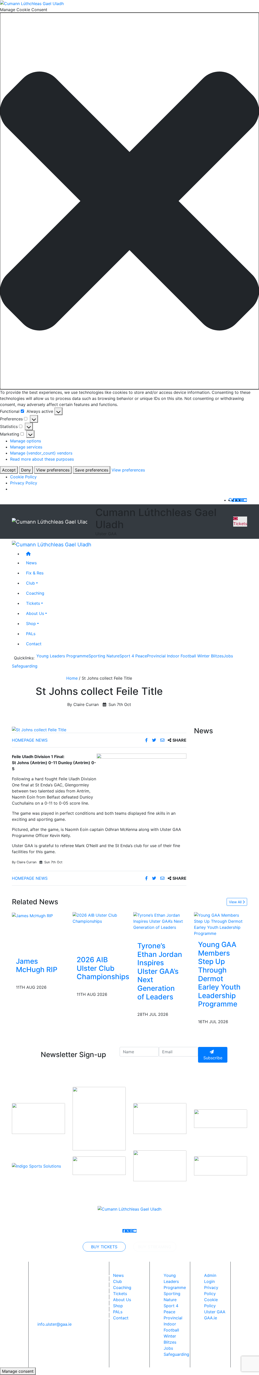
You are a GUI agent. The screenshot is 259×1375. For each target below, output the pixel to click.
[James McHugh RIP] (32, 915)
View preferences (53, 469)
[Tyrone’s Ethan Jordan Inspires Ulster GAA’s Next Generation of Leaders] (159, 920)
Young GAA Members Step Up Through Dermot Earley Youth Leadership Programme (219, 974)
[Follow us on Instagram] (241, 500)
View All (236, 902)
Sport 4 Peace (133, 655)
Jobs (228, 655)
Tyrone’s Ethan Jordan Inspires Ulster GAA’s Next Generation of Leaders (159, 971)
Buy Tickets (104, 1246)
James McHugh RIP (36, 965)
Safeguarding (24, 666)
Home (72, 678)
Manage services (26, 446)
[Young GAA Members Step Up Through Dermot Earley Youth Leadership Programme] (220, 924)
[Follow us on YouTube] (245, 500)
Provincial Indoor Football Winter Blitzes (185, 655)
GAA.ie (210, 1317)
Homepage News (30, 740)
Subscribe (212, 1057)
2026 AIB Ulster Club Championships (103, 968)
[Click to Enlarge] (99, 730)
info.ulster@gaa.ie (54, 1324)
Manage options (25, 440)
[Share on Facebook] (147, 740)
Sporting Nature (104, 655)
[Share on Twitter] (154, 740)
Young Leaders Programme (62, 655)
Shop (31, 623)
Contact (33, 643)
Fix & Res (35, 572)
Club (30, 583)
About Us (35, 613)
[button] (129, 201)
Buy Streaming (154, 1246)
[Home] (134, 554)
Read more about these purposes (42, 459)
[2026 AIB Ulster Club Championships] (103, 917)
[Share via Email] (163, 740)
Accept (9, 469)
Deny (26, 469)
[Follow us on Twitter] (238, 500)
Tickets (240, 523)
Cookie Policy (23, 476)
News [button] (31, 562)
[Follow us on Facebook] (234, 500)
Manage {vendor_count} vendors (41, 453)
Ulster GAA (214, 1311)
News (118, 1275)
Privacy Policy (23, 482)
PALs (30, 633)
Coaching (35, 593)
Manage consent (18, 1371)
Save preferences (91, 469)
